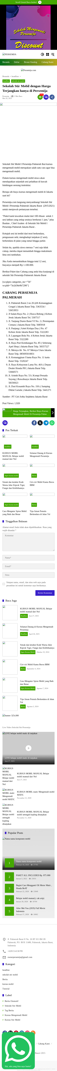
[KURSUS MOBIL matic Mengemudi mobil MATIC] (8, 794)
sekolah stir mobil (18, 81)
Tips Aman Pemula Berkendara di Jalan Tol (40, 512)
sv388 (23, 1070)
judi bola (33, 1070)
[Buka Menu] (47, 54)
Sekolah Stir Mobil (13, 1006)
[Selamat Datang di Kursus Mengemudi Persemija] (42, 442)
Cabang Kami (44, 1044)
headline (6, 81)
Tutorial (5, 989)
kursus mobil (8, 984)
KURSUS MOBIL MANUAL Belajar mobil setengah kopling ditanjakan (33, 813)
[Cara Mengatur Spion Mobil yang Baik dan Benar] (14, 500)
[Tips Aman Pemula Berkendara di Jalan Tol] (42, 500)
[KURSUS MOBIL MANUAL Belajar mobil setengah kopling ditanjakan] (8, 814)
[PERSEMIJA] (9, 54)
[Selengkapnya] (28, 722)
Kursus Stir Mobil (12, 1020)
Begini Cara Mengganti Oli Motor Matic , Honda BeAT (34, 886)
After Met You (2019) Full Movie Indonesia (30, 909)
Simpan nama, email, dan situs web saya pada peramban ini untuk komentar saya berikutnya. (26, 584)
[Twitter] (40, 422)
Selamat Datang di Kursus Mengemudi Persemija (41, 454)
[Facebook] (34, 422)
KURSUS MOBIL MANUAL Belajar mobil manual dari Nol (13, 456)
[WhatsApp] (52, 422)
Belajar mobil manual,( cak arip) (30, 898)
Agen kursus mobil (11, 475)
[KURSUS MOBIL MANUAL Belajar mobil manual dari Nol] (14, 442)
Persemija (5, 96)
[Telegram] (46, 422)
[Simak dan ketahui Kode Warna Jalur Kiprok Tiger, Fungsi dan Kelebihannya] (14, 471)
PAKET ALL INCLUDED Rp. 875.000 (33, 875)
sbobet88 (28, 1070)
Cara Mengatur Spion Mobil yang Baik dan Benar (14, 512)
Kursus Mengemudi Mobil (16, 1015)
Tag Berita (9, 1010)
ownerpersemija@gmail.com (20, 957)
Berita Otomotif (11, 1001)
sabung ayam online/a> (45, 1069)
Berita (34, 475)
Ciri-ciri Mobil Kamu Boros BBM (42, 483)
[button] (42, 54)
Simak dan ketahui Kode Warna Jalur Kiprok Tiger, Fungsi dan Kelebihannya (13, 485)
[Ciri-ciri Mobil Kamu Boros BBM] (42, 471)
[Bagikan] (52, 97)
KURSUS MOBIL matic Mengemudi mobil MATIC (35, 793)
